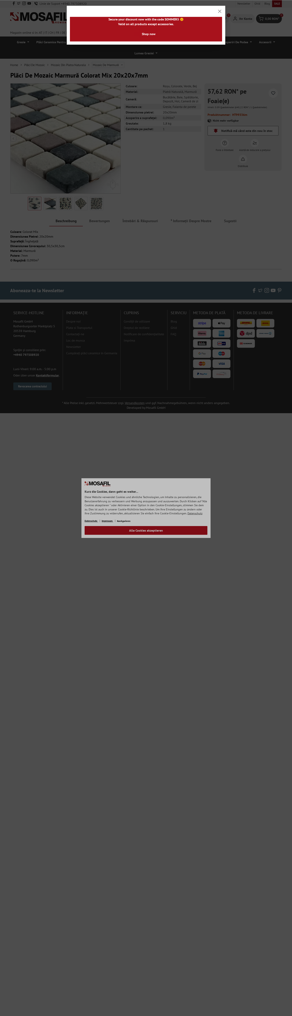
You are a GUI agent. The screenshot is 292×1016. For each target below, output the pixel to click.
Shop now (149, 34)
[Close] (219, 11)
